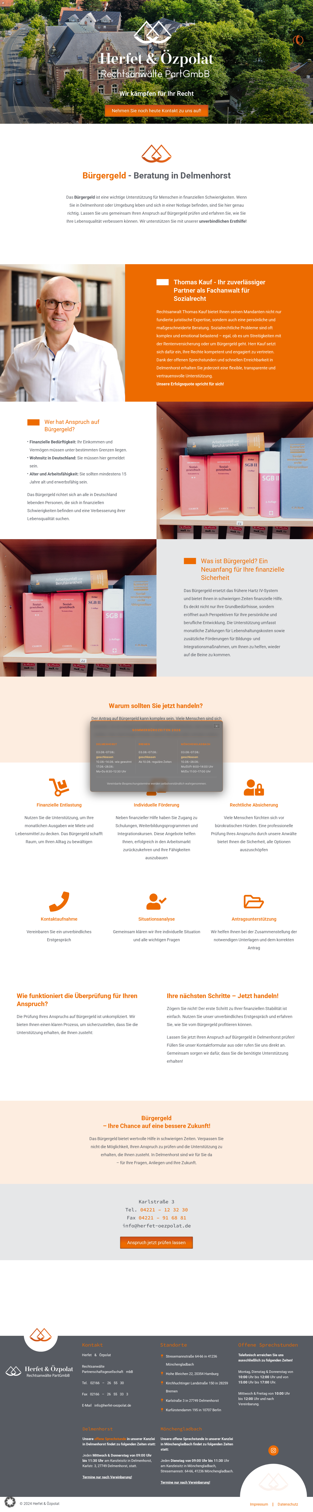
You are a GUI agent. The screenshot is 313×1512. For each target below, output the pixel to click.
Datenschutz (288, 1504)
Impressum (259, 1504)
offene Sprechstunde (110, 1439)
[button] (10, 1502)
